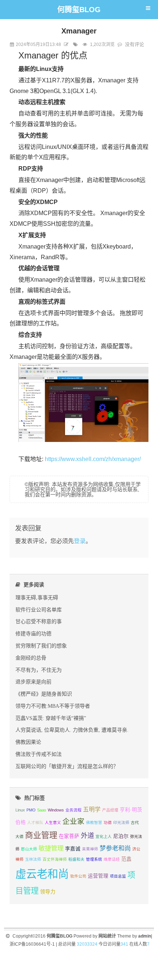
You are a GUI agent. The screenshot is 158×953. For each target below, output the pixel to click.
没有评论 (134, 44)
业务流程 (73, 810)
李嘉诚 (72, 849)
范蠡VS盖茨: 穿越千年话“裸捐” (50, 718)
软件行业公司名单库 (38, 609)
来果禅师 (90, 849)
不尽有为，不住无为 (38, 669)
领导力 (47, 892)
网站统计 (107, 936)
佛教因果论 (28, 742)
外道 (87, 835)
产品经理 (110, 810)
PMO (31, 810)
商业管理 (41, 835)
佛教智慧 (94, 822)
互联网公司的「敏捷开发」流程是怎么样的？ (66, 766)
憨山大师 (29, 849)
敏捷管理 (51, 848)
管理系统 (94, 859)
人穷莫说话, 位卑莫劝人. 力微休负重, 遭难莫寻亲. (72, 729)
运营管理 (98, 876)
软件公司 (78, 876)
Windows (56, 810)
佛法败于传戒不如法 (38, 754)
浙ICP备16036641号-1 (32, 944)
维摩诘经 (112, 859)
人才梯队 (35, 822)
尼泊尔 (121, 836)
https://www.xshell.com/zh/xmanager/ (93, 459)
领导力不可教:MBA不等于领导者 (52, 705)
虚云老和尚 (42, 874)
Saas (41, 810)
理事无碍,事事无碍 (36, 597)
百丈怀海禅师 (55, 859)
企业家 (73, 821)
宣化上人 (104, 836)
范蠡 (126, 859)
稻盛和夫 (76, 859)
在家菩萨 (69, 836)
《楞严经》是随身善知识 (43, 693)
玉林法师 (33, 859)
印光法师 (121, 822)
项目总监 (118, 876)
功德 (108, 822)
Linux (20, 810)
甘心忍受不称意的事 (38, 621)
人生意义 (53, 822)
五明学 (92, 809)
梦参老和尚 (115, 848)
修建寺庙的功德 (33, 633)
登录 (80, 541)
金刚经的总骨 (30, 657)
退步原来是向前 (33, 681)
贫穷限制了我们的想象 (41, 645)
